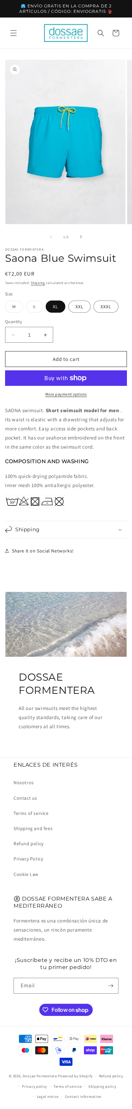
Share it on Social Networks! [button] (43, 551)
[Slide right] (80, 236)
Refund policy (29, 844)
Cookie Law (26, 874)
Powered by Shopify (75, 1076)
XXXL (106, 307)
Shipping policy (102, 1086)
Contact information (83, 1096)
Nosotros (24, 782)
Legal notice (48, 1096)
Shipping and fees (33, 828)
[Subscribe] (110, 986)
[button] (13, 33)
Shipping (38, 283)
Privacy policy (34, 1086)
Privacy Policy (28, 859)
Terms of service (31, 813)
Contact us (25, 798)
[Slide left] (51, 236)
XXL (79, 307)
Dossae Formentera (40, 1076)
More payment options (66, 394)
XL (55, 307)
